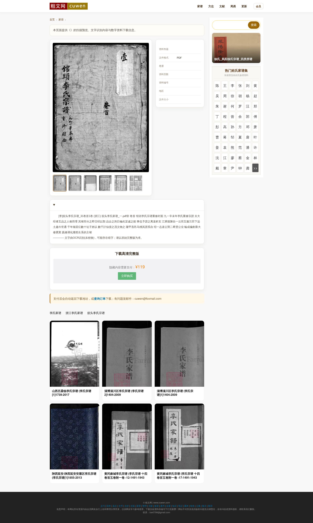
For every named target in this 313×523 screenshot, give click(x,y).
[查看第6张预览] (136, 183)
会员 (258, 6)
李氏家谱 (55, 313)
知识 (174, 505)
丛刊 (103, 505)
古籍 (132, 505)
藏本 (186, 505)
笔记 (180, 505)
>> (255, 167)
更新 (244, 6)
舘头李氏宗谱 (96, 313)
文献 (222, 6)
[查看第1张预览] (60, 183)
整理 (144, 505)
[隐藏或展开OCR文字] (127, 205)
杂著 (168, 505)
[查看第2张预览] (75, 183)
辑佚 (192, 505)
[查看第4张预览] (105, 183)
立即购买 (127, 276)
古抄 (126, 505)
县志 (114, 505)
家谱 (200, 6)
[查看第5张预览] (121, 183)
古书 (120, 505)
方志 (211, 6)
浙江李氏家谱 (74, 313)
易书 (162, 505)
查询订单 (100, 298)
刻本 (109, 505)
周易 (233, 6)
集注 (204, 505)
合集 (198, 505)
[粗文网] (69, 6)
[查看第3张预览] (90, 183)
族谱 (156, 505)
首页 (52, 19)
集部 (210, 505)
